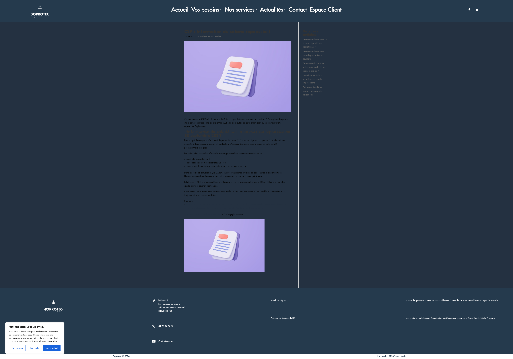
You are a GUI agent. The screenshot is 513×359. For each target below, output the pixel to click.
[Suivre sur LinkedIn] (476, 9)
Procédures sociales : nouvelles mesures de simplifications (312, 79)
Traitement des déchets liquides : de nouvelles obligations (313, 91)
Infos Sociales (214, 37)
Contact (298, 10)
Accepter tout (52, 348)
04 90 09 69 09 (165, 326)
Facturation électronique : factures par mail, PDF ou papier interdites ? (314, 67)
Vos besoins (205, 10)
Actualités (271, 10)
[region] (34, 338)
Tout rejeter (34, 348)
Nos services (239, 10)
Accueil (180, 10)
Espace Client (326, 10)
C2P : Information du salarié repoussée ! (203, 215)
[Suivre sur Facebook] (469, 9)
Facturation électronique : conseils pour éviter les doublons (314, 55)
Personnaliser (17, 348)
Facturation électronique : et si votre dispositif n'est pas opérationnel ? (315, 43)
